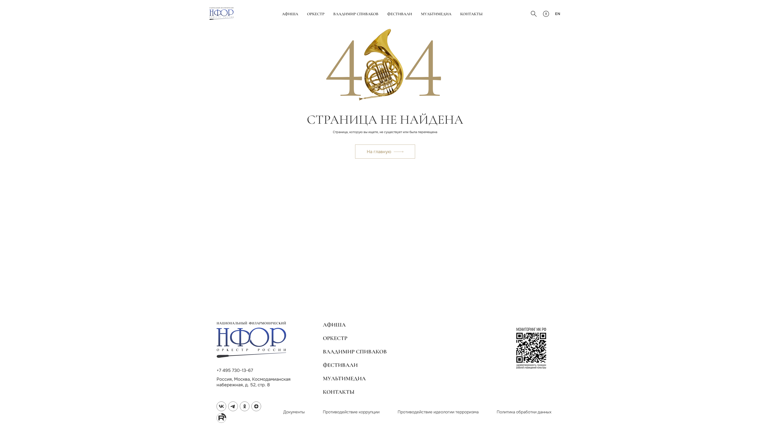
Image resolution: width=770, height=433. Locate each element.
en (557, 14)
